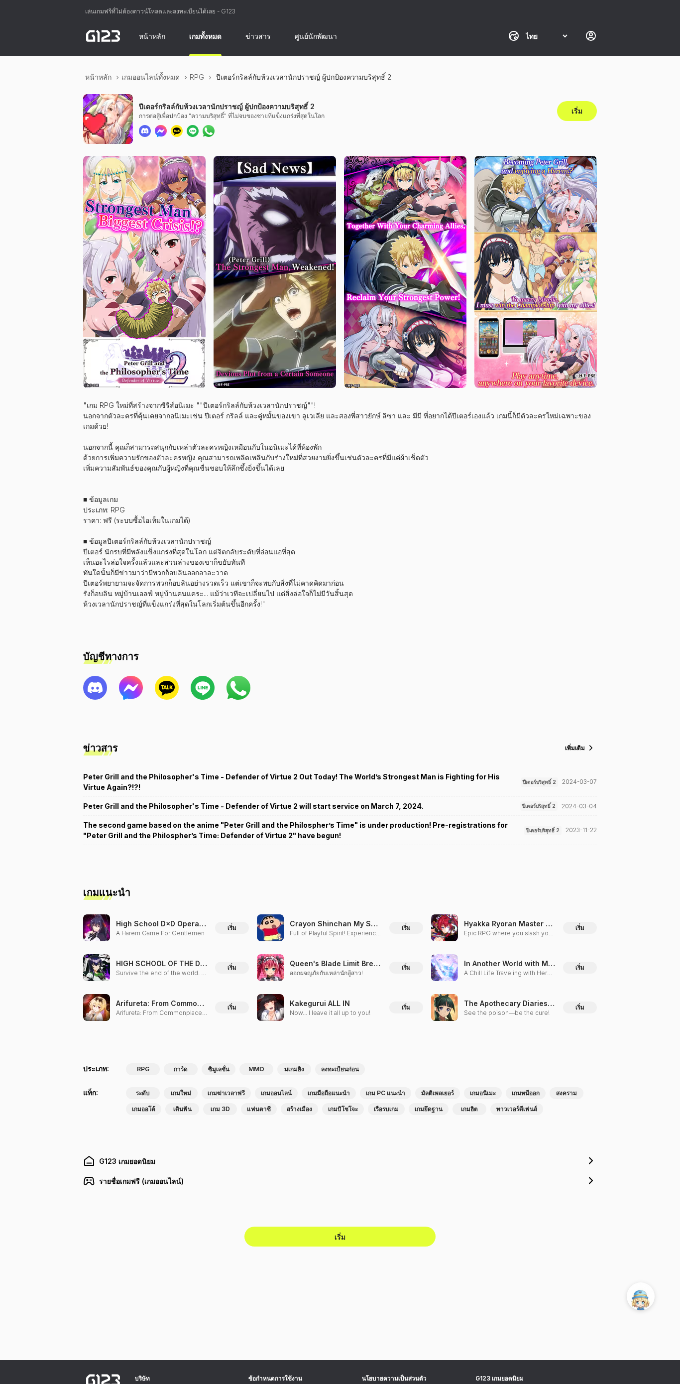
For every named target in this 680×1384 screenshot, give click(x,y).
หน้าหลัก (152, 36)
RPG (197, 77)
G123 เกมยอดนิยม (499, 1378)
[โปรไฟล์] (591, 36)
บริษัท (142, 1378)
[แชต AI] (641, 1296)
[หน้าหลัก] (103, 36)
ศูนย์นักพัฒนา (316, 36)
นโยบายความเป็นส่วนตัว (394, 1378)
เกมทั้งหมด (205, 36)
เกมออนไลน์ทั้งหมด (150, 77)
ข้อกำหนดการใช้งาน (275, 1378)
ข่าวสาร (258, 36)
